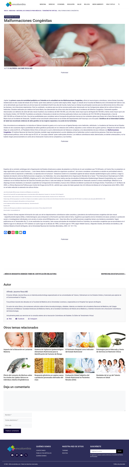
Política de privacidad (119, 464)
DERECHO (52, 4)
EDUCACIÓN (70, 4)
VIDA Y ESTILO (110, 4)
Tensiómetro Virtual (49, 10)
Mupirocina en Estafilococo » (113, 274)
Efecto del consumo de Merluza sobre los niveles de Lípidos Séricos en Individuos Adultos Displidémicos (18, 377)
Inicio (6, 10)
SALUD (79, 4)
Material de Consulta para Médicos (29, 10)
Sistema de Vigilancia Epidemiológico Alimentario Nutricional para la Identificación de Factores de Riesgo (49, 351)
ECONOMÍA (61, 4)
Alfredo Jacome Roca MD (21, 68)
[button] (118, 4)
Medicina (12, 10)
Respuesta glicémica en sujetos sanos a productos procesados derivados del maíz (49, 377)
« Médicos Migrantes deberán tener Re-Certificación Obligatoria (30, 274)
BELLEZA (87, 4)
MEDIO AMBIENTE (97, 4)
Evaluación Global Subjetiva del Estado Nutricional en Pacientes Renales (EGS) (77, 377)
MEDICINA (43, 4)
